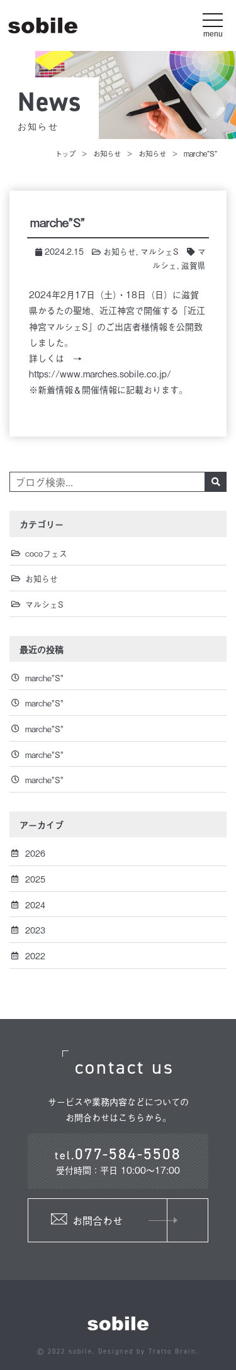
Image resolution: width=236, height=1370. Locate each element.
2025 (35, 879)
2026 (35, 853)
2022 (35, 956)
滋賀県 (193, 265)
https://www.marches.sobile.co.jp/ (100, 373)
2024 (35, 905)
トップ (65, 153)
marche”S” (44, 678)
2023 (35, 930)
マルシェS (159, 251)
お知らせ (107, 153)
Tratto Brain (172, 1351)
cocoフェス (46, 553)
